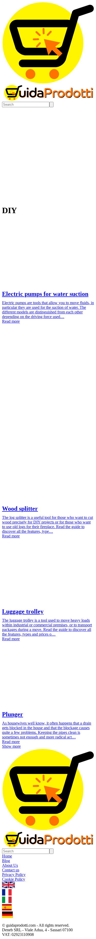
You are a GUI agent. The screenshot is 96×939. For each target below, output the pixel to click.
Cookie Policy (13, 879)
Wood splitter (20, 508)
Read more (11, 321)
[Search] (51, 104)
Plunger (12, 714)
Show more (11, 746)
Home (7, 856)
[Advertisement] (48, 385)
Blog (6, 861)
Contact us (10, 870)
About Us (10, 865)
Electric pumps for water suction (45, 294)
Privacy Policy (14, 874)
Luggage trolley (23, 611)
